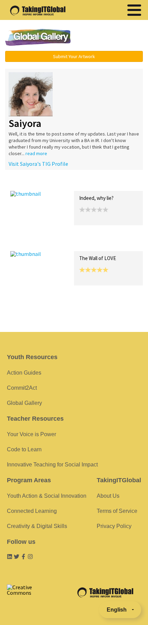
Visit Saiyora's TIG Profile (38, 163)
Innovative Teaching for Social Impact (52, 464)
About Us (108, 496)
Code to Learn (24, 449)
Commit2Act (22, 388)
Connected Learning (32, 511)
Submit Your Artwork (74, 56)
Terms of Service (117, 511)
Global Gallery (38, 37)
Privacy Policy (114, 526)
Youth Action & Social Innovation (46, 496)
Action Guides (24, 373)
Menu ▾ (112, 38)
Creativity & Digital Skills (37, 526)
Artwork (89, 183)
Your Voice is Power (31, 434)
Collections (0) (60, 183)
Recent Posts (26, 183)
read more (36, 153)
